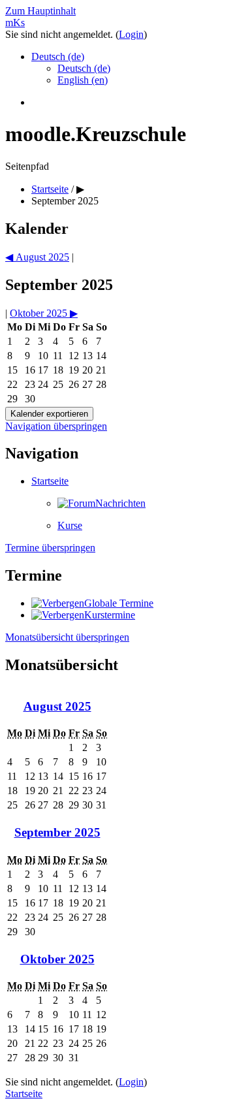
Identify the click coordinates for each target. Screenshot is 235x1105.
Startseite (50, 189)
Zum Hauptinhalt (40, 10)
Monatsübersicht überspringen (67, 637)
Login (131, 34)
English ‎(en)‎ (82, 80)
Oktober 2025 (57, 959)
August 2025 (57, 706)
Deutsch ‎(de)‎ (57, 56)
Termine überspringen (50, 547)
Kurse (69, 525)
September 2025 (65, 200)
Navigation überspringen (56, 426)
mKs (15, 22)
